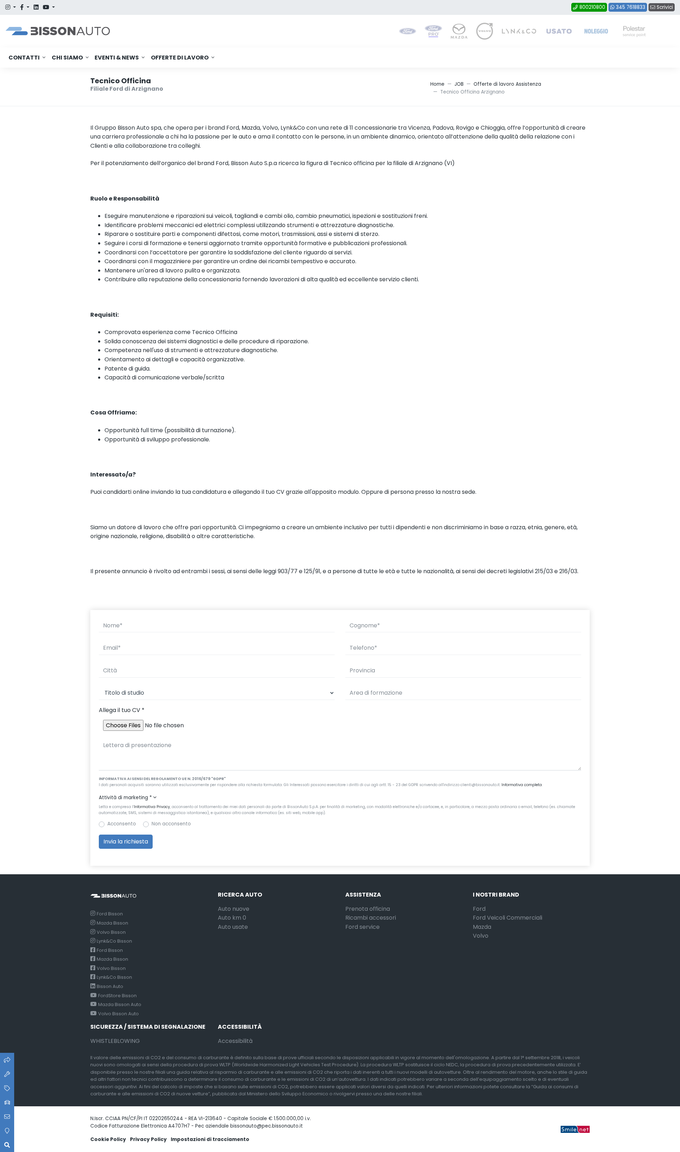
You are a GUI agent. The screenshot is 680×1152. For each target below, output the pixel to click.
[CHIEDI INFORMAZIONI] (7, 1116)
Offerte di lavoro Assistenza (507, 84)
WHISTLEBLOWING (115, 1041)
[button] (340, 798)
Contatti (24, 57)
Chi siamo (67, 57)
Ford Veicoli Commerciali (507, 918)
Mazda (482, 927)
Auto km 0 (232, 918)
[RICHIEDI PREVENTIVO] (7, 1088)
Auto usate (233, 927)
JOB (459, 84)
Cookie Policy (108, 1139)
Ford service (362, 927)
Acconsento (121, 823)
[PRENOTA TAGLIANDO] (7, 1074)
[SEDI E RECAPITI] (7, 1131)
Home (437, 84)
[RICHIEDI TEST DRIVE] (7, 1102)
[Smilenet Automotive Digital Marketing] (575, 1128)
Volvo (480, 936)
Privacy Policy (148, 1139)
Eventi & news (117, 57)
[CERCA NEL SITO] (7, 1145)
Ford (479, 909)
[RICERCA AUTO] (7, 1060)
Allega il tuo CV (121, 710)
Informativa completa (522, 784)
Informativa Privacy (152, 806)
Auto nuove (233, 909)
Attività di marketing (125, 797)
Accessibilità (235, 1041)
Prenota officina (367, 909)
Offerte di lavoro (180, 57)
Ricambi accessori (370, 918)
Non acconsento (171, 823)
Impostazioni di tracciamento (210, 1139)
